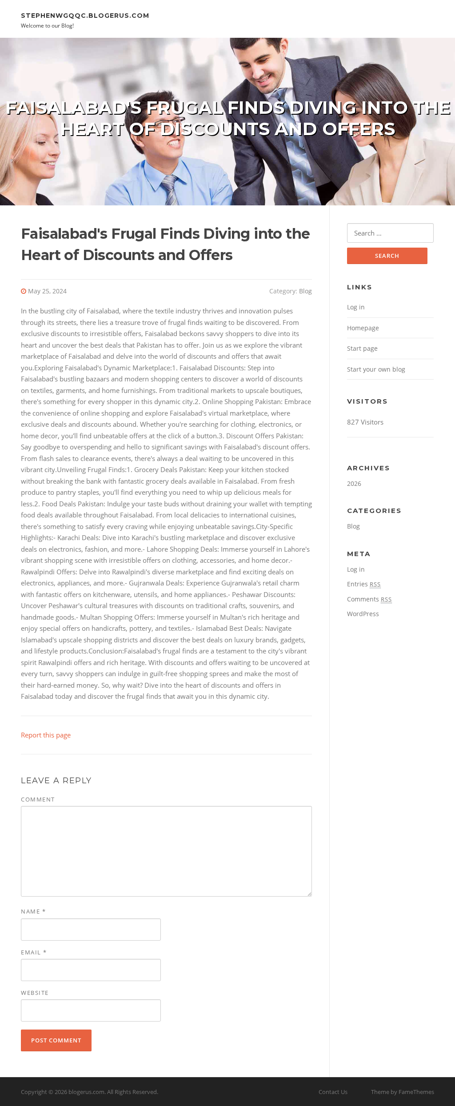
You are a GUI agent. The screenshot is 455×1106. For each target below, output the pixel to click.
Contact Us (333, 1092)
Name (33, 911)
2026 (354, 483)
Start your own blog (376, 369)
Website (35, 993)
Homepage (363, 328)
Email (34, 952)
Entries (364, 584)
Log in (356, 307)
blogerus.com (86, 1092)
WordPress (363, 613)
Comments (369, 599)
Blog (305, 291)
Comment (38, 799)
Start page (362, 348)
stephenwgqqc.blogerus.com (85, 15)
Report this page (46, 734)
